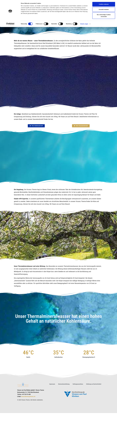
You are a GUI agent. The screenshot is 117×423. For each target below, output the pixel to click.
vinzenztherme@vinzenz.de (28, 396)
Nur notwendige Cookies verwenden (104, 15)
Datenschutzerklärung (63, 384)
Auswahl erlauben (104, 9)
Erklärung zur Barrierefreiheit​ (93, 384)
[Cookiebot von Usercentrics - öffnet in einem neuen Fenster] (10, 24)
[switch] (46, 24)
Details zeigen (84, 24)
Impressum (52, 384)
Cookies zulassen (104, 4)
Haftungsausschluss (78, 384)
